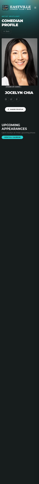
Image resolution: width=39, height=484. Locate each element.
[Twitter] (12, 99)
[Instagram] (7, 99)
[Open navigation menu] (35, 8)
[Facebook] (18, 99)
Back (7, 31)
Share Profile (16, 109)
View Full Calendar (12, 137)
